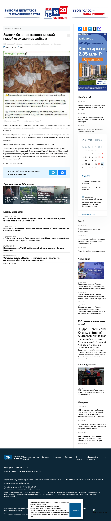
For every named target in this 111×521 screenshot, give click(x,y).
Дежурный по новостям (92, 458)
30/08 (80, 101)
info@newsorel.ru (33, 489)
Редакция (57, 457)
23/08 (80, 292)
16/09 (80, 388)
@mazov (32, 471)
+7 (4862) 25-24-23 (27, 487)
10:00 (84, 235)
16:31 (83, 101)
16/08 (80, 305)
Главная (8, 28)
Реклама (68, 457)
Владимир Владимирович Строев (92, 353)
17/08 (79, 406)
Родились (86, 176)
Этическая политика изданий (31, 458)
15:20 (84, 247)
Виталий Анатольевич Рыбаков (92, 334)
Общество (17, 28)
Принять (75, 510)
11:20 (83, 388)
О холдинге (79, 458)
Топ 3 (81, 221)
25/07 (80, 420)
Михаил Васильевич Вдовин (95, 355)
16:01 (84, 125)
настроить (43, 514)
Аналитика (84, 258)
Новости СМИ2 (9, 263)
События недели (88, 214)
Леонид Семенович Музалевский (90, 340)
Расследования (87, 364)
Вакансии (45, 457)
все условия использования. (58, 512)
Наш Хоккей (84, 97)
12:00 (84, 225)
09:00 (84, 406)
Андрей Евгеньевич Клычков (92, 330)
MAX (41, 471)
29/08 (80, 225)
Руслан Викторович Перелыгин (88, 357)
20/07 (80, 432)
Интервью (83, 402)
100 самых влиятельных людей (91, 323)
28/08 (80, 247)
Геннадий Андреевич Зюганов (92, 343)
